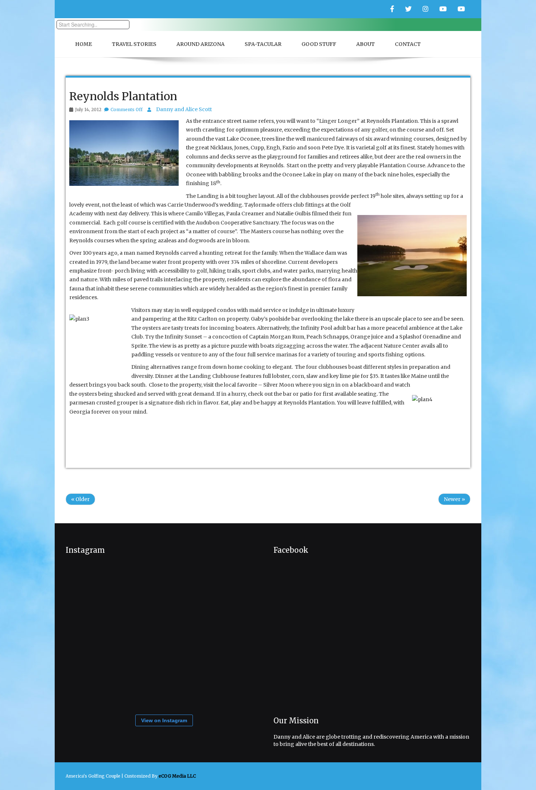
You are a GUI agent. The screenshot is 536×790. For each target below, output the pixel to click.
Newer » (454, 499)
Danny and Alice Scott (184, 109)
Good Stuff (319, 44)
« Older (80, 499)
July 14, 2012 (88, 109)
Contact (408, 44)
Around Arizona (200, 44)
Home (83, 44)
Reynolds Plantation (123, 96)
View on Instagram (164, 720)
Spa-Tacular (263, 44)
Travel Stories (134, 44)
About (365, 44)
